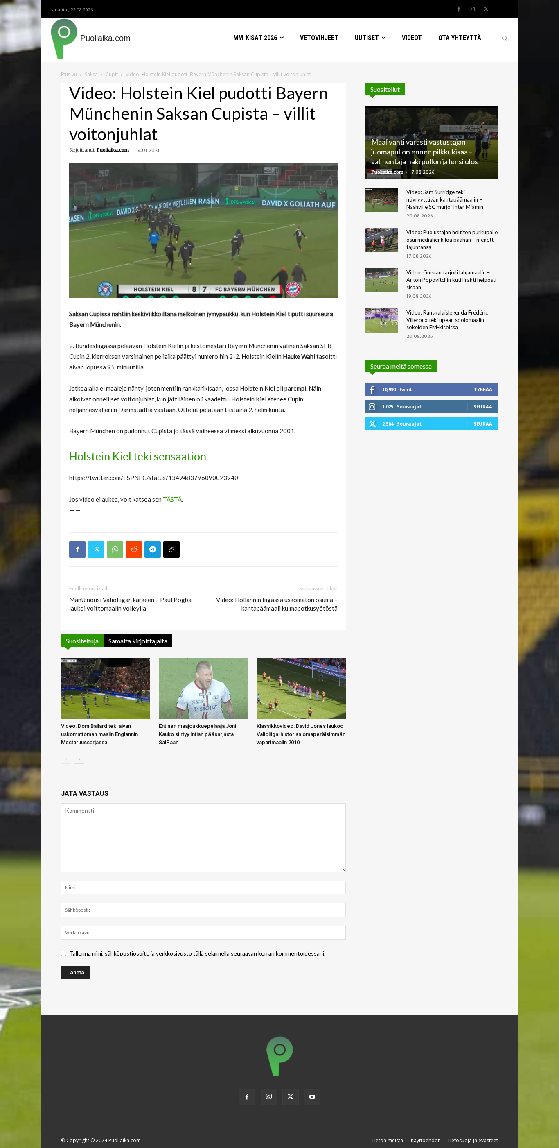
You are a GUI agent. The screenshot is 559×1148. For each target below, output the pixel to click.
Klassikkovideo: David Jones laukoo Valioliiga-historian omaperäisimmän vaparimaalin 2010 (301, 734)
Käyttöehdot (425, 1140)
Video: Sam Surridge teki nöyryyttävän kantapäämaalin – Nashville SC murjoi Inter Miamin (444, 199)
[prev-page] (66, 759)
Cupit (112, 74)
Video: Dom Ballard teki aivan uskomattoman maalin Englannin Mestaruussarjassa (99, 734)
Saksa (91, 74)
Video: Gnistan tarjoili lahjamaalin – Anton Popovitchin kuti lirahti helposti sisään (451, 279)
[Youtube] (312, 1097)
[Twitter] (485, 9)
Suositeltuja (82, 641)
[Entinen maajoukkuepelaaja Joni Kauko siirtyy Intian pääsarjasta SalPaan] (203, 688)
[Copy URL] (171, 549)
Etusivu (69, 74)
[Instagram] (472, 9)
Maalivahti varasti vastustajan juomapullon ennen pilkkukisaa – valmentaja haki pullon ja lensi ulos (424, 151)
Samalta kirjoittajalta (137, 641)
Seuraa (482, 406)
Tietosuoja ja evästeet (472, 1140)
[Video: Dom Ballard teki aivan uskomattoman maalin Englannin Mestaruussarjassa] (105, 688)
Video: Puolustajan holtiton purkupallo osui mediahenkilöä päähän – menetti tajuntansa (452, 239)
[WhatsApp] (115, 549)
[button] (505, 38)
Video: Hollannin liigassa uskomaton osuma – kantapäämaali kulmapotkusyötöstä (277, 604)
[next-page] (79, 759)
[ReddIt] (134, 549)
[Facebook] (458, 9)
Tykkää (483, 389)
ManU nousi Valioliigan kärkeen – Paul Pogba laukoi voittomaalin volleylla (130, 604)
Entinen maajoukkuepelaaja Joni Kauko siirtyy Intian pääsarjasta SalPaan (197, 734)
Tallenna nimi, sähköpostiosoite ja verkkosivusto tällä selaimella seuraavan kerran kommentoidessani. (197, 953)
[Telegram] (152, 549)
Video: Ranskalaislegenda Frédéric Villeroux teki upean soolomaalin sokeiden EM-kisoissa (447, 320)
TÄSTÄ (172, 499)
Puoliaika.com (113, 150)
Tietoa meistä (387, 1140)
